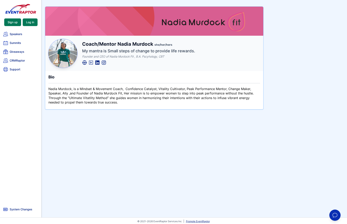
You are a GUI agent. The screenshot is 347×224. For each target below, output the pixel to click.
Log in (30, 22)
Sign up (13, 22)
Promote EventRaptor (198, 221)
